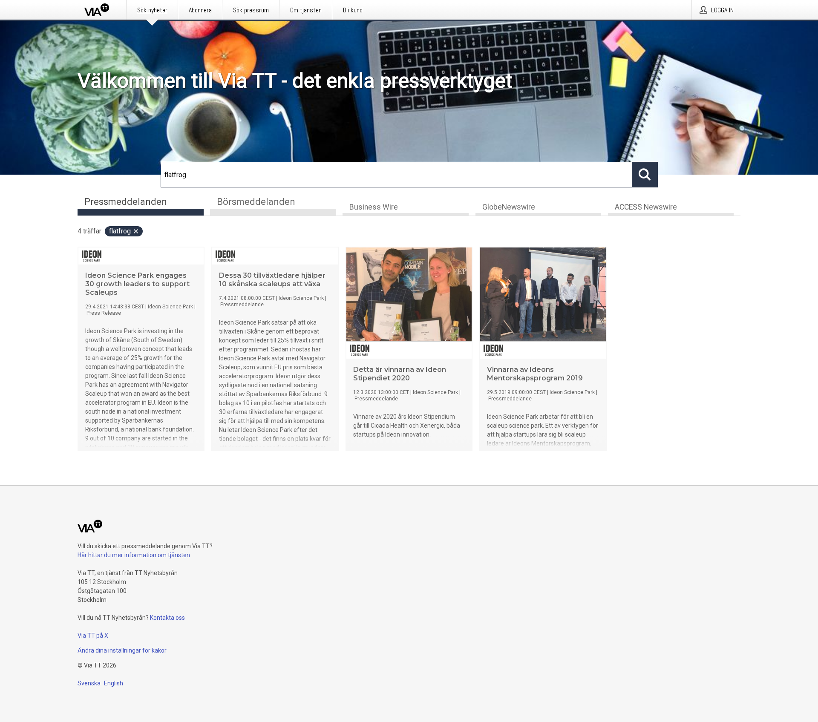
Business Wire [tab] (373, 207)
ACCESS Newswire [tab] (646, 207)
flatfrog (120, 231)
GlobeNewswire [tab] (508, 207)
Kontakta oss (167, 617)
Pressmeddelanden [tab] (125, 201)
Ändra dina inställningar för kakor (122, 650)
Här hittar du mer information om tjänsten (134, 555)
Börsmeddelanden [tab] (256, 201)
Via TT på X (93, 635)
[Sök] (645, 174)
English (113, 683)
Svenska (89, 683)
